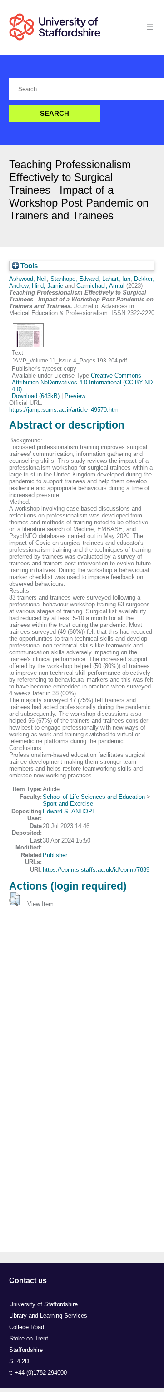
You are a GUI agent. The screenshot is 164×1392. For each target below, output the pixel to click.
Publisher (55, 855)
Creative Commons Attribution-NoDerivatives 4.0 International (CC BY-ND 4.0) (82, 382)
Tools (28, 265)
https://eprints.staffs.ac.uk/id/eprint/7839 (96, 869)
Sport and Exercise (68, 803)
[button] (14, 899)
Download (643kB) (36, 396)
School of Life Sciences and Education (94, 796)
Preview (75, 396)
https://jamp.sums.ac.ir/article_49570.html (64, 409)
